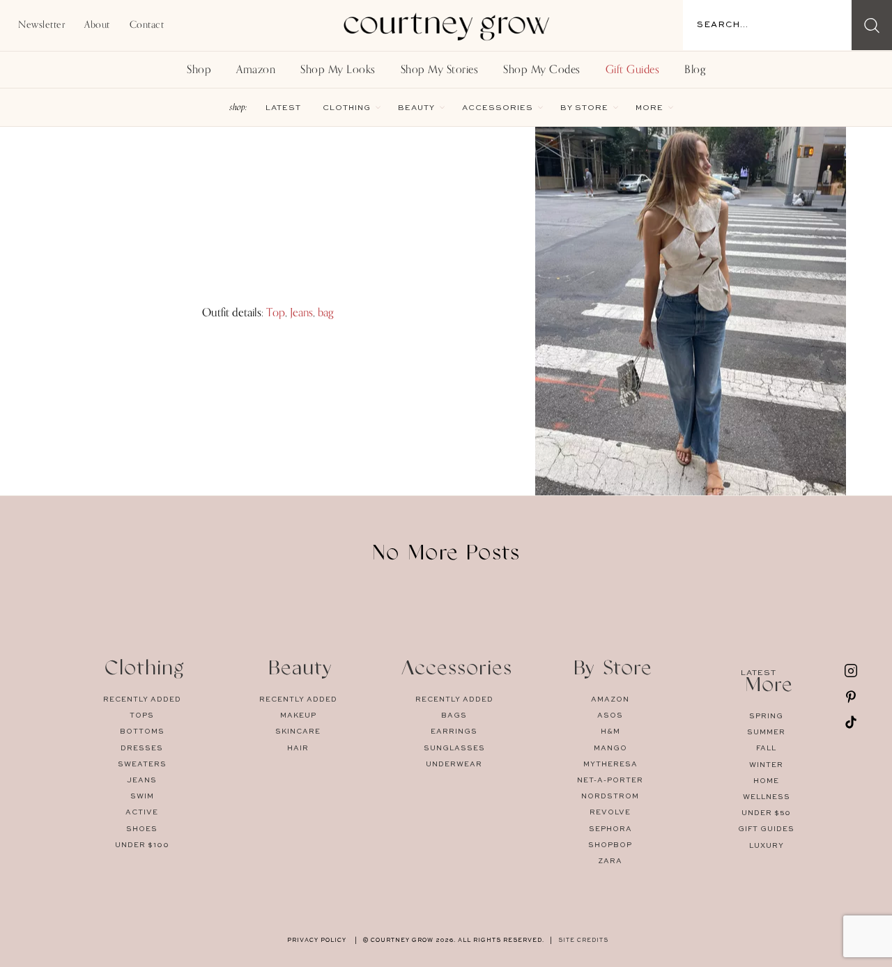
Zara (610, 861)
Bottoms (142, 731)
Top (275, 312)
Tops (142, 715)
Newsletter (41, 25)
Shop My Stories (440, 70)
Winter (766, 764)
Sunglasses (454, 748)
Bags (454, 715)
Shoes (141, 829)
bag (326, 312)
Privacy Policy (316, 940)
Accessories (497, 108)
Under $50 (766, 813)
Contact (147, 25)
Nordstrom (610, 796)
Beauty (416, 108)
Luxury (766, 845)
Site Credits (583, 940)
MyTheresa (610, 764)
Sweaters (142, 764)
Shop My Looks (338, 70)
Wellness (766, 797)
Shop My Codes (541, 70)
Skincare (298, 731)
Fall (766, 748)
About (97, 25)
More (649, 108)
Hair (298, 748)
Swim (142, 796)
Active (141, 812)
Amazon (255, 70)
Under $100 (142, 845)
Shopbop (610, 845)
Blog (694, 70)
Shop (199, 70)
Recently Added (142, 699)
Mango (610, 748)
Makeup (298, 715)
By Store (584, 108)
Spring (766, 716)
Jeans (301, 312)
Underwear (454, 764)
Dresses (142, 748)
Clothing (347, 108)
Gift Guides (633, 70)
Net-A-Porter (610, 780)
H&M (610, 731)
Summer (766, 732)
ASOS (610, 715)
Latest (283, 108)
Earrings (454, 731)
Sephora (610, 829)
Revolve (610, 812)
